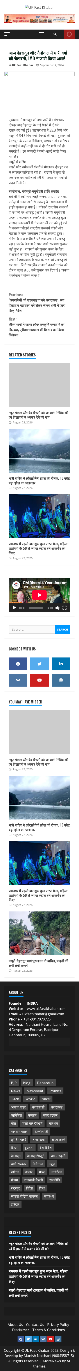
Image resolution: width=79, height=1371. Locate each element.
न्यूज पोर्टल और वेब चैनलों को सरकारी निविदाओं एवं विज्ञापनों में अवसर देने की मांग (39, 385)
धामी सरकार (18, 1163)
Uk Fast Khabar (22, 65)
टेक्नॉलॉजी (41, 1131)
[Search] (55, 34)
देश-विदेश (46, 1147)
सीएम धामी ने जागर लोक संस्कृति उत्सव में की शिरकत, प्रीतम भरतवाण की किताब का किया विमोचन (37, 326)
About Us (15, 1324)
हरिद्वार (15, 1204)
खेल (13, 1123)
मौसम (14, 1180)
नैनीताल (38, 1163)
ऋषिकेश (16, 1115)
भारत (42, 1172)
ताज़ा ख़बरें (58, 1139)
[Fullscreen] (64, 608)
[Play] (14, 608)
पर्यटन (15, 1172)
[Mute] (57, 608)
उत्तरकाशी (38, 1107)
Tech (15, 1099)
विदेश (29, 1188)
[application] (39, 595)
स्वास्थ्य (49, 1196)
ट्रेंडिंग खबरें (18, 1139)
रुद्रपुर (15, 1188)
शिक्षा (42, 1188)
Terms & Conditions (48, 1329)
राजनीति (54, 1180)
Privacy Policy (58, 1324)
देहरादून (16, 1155)
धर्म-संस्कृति (58, 1155)
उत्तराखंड (57, 1107)
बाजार (28, 1172)
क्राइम (32, 1115)
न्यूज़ (52, 1163)
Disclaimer (20, 1329)
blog (27, 1082)
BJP (14, 1082)
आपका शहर (18, 1107)
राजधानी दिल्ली (33, 1180)
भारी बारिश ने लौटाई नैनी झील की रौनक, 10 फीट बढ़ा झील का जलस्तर (39, 451)
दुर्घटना (29, 1147)
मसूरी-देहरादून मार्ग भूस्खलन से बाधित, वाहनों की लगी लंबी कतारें (39, 933)
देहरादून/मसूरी (36, 1155)
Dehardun (45, 1082)
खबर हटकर (50, 1115)
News (15, 1091)
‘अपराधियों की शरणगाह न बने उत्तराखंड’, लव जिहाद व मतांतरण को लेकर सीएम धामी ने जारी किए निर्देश (37, 302)
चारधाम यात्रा (19, 1131)
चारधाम (53, 1123)
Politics (55, 1091)
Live (69, 34)
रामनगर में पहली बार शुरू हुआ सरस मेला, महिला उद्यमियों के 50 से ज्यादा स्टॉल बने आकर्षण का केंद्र (39, 516)
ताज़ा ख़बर (38, 1139)
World (30, 1099)
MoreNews (52, 1361)
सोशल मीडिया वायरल (24, 1196)
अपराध (46, 1099)
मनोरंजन (57, 1172)
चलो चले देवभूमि (32, 1123)
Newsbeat (35, 1091)
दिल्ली (14, 1147)
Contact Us (35, 1324)
